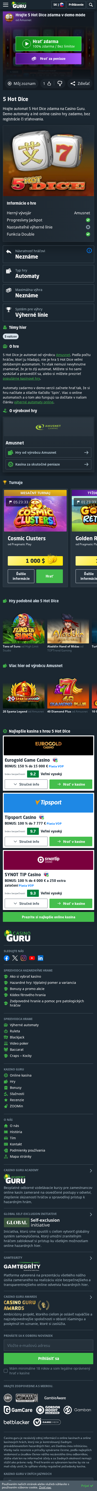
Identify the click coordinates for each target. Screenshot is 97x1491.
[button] (80, 83)
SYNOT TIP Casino (23, 874)
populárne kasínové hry (21, 378)
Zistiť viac (45, 1487)
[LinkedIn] (40, 958)
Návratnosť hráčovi (30, 251)
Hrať (49, 576)
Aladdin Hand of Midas (65, 648)
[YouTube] (32, 958)
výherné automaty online (33, 402)
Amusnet (63, 354)
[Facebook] (6, 958)
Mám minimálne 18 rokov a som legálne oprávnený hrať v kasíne (49, 1370)
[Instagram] (23, 958)
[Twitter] (15, 958)
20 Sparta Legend (23, 711)
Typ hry (21, 270)
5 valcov (11, 336)
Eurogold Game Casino (28, 760)
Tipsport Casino (21, 817)
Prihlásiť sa (48, 1358)
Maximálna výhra (28, 289)
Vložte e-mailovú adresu (24, 1342)
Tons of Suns (20, 648)
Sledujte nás (14, 951)
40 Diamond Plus (67, 711)
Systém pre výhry (28, 309)
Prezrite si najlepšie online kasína (48, 917)
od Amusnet (23, 20)
